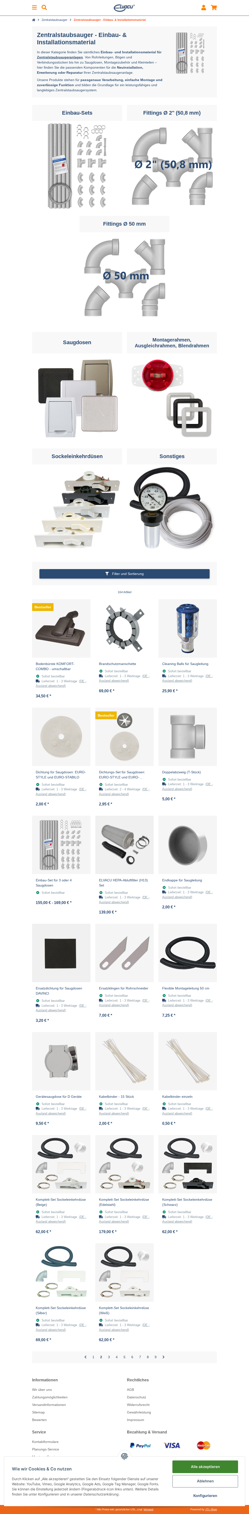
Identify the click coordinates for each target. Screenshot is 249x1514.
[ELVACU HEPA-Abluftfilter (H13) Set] (124, 845)
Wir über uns (42, 1390)
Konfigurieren (205, 1495)
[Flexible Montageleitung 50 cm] (188, 953)
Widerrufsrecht (138, 1405)
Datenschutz (136, 1397)
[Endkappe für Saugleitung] (188, 845)
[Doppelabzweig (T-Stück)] (188, 737)
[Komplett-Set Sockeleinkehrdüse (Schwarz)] (188, 1164)
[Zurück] (85, 1357)
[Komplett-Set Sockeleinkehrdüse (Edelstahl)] (124, 1164)
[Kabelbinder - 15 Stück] (124, 1061)
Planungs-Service (45, 1449)
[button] (203, 8)
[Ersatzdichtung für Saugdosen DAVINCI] (61, 953)
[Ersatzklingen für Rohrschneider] (124, 953)
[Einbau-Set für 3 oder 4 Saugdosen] (61, 845)
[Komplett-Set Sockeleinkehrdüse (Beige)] (61, 1164)
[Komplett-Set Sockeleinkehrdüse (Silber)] (61, 1272)
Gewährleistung (139, 1412)
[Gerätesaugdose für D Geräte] (61, 1061)
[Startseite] (33, 20)
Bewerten (39, 1420)
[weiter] (164, 1357)
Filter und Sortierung (127, 574)
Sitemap (38, 1412)
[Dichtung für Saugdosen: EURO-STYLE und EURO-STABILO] (61, 737)
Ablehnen (205, 1481)
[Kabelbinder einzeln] (188, 1061)
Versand (148, 1509)
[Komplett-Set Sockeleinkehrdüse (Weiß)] (124, 1272)
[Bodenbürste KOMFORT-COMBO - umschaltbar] (61, 628)
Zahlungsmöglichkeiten (50, 1397)
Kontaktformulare (45, 1442)
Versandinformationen (49, 1405)
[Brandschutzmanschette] (124, 628)
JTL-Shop (211, 1509)
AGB (130, 1390)
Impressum (135, 1420)
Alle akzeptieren (205, 1466)
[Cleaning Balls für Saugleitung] (188, 628)
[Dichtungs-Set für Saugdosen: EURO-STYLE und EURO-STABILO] (124, 737)
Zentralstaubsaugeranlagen (60, 57)
